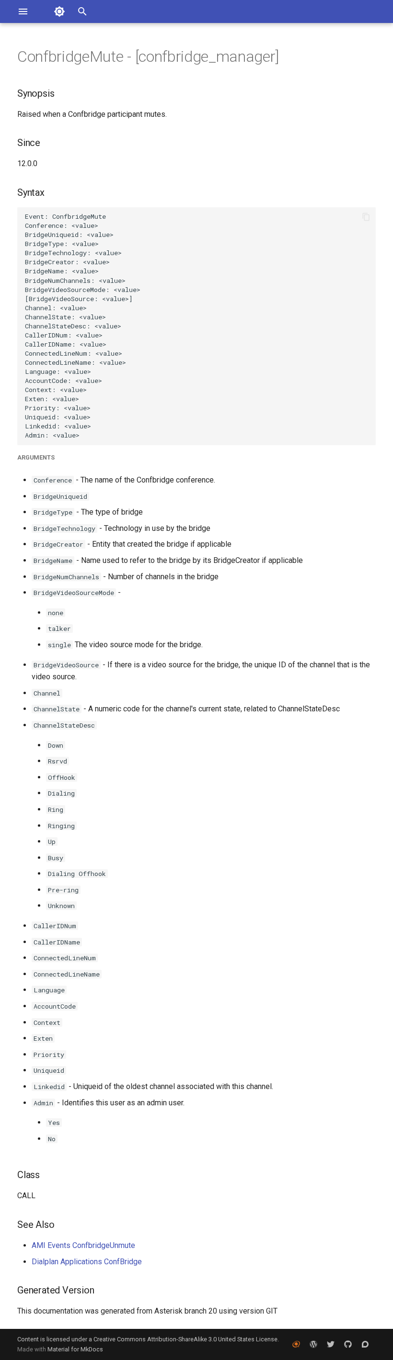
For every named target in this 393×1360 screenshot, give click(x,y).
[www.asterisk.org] (296, 1344)
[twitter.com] (330, 1344)
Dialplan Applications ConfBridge (87, 1261)
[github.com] (348, 1344)
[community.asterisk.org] (365, 1344)
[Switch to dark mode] (59, 11)
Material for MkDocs (75, 1349)
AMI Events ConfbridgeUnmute (83, 1245)
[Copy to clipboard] (366, 217)
